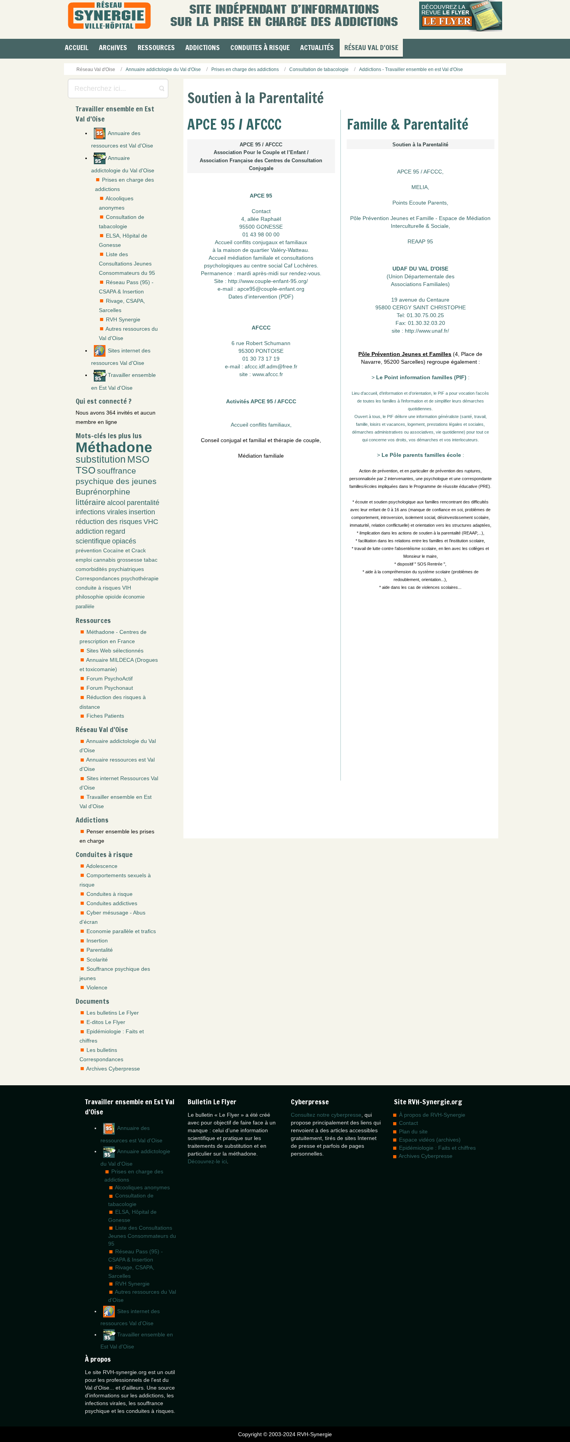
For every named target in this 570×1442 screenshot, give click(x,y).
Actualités (317, 47)
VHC (150, 522)
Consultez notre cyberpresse (326, 1115)
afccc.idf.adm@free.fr (271, 366)
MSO (138, 459)
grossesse (129, 560)
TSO (85, 470)
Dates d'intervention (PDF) (261, 296)
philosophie (90, 596)
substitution (101, 459)
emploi (84, 560)
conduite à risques (98, 588)
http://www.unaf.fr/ (427, 331)
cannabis (104, 560)
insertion (142, 512)
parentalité (143, 503)
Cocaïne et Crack (124, 550)
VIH (126, 588)
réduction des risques (109, 522)
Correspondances (97, 578)
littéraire (90, 502)
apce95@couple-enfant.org (270, 289)
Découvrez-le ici (207, 1161)
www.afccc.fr (267, 374)
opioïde (113, 597)
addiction (90, 531)
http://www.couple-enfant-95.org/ (268, 281)
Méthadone (114, 447)
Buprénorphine (103, 491)
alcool (116, 503)
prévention (89, 550)
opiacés (124, 541)
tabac (150, 560)
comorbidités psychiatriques (110, 569)
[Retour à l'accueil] (109, 15)
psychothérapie (140, 578)
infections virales (101, 512)
